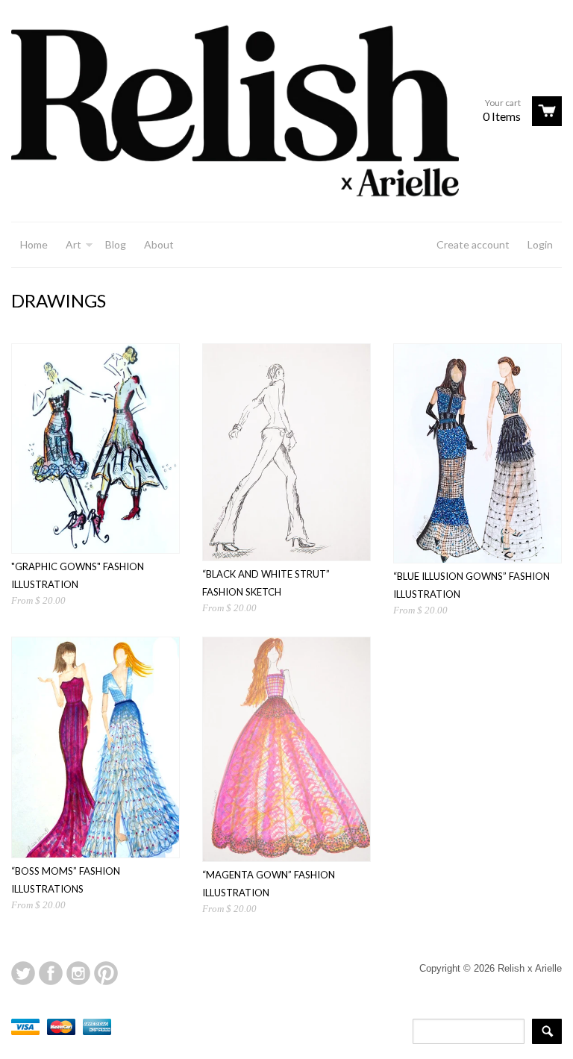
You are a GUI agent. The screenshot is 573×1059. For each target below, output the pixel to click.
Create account (473, 244)
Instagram (78, 973)
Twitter (23, 973)
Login (540, 244)
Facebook (51, 973)
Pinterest (106, 973)
